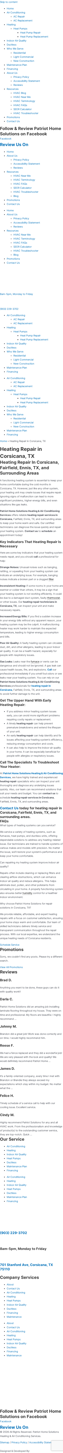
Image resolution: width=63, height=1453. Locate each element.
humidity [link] (27, 893)
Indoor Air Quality (16, 40)
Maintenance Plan (17, 64)
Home (10, 8)
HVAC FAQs (20, 105)
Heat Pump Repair (30, 32)
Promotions (13, 117)
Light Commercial (23, 56)
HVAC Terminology (24, 101)
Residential (19, 52)
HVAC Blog (19, 93)
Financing (12, 68)
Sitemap (4, 1442)
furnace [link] (35, 661)
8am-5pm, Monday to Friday (16, 294)
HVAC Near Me (22, 97)
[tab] (31, 825)
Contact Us (13, 121)
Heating (11, 24)
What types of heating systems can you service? (27, 825)
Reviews (18, 84)
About (10, 1284)
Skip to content (8, 2)
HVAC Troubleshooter (25, 113)
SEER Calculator (22, 109)
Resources (13, 88)
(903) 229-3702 (9, 308)
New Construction (23, 60)
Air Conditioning (16, 12)
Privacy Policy (21, 76)
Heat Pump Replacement (34, 36)
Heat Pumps (20, 28)
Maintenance (14, 1316)
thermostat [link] (53, 597)
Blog (15, 196)
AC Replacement (22, 20)
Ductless (11, 44)
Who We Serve (15, 48)
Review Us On (14, 144)
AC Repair (19, 16)
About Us (12, 72)
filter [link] (51, 579)
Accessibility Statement (26, 80)
